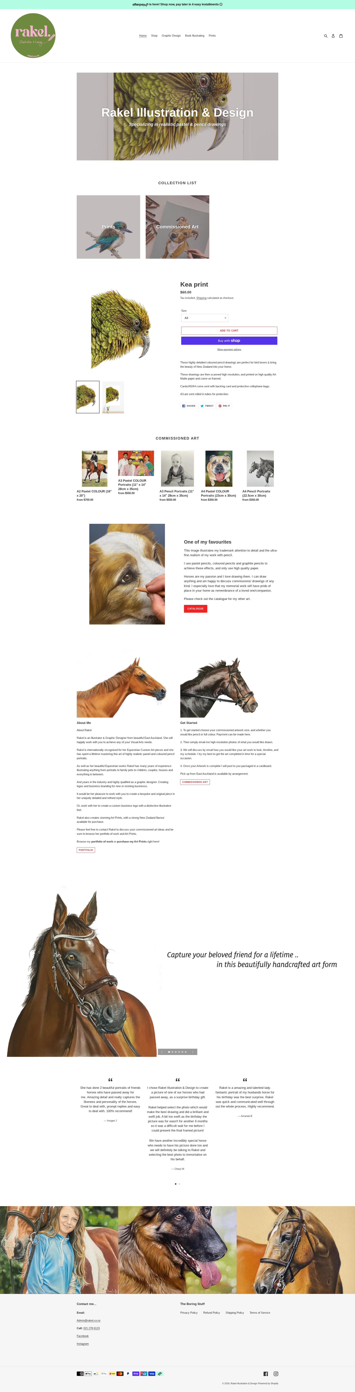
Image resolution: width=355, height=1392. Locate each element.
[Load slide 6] (186, 1052)
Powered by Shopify (268, 1383)
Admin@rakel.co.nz (89, 1320)
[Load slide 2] (173, 1052)
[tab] (176, 1184)
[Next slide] (193, 1052)
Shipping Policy (235, 1312)
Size (184, 310)
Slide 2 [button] (179, 1184)
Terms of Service (260, 1312)
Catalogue (195, 608)
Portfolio (86, 850)
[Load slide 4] (179, 1052)
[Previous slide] (162, 1052)
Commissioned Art (195, 782)
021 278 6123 (91, 1328)
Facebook (83, 1335)
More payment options (229, 349)
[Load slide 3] (176, 1052)
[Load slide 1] (169, 1052)
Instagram (83, 1343)
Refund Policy (211, 1312)
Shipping (201, 297)
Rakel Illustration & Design (244, 1383)
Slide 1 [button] (176, 1184)
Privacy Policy (189, 1312)
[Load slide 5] (183, 1052)
